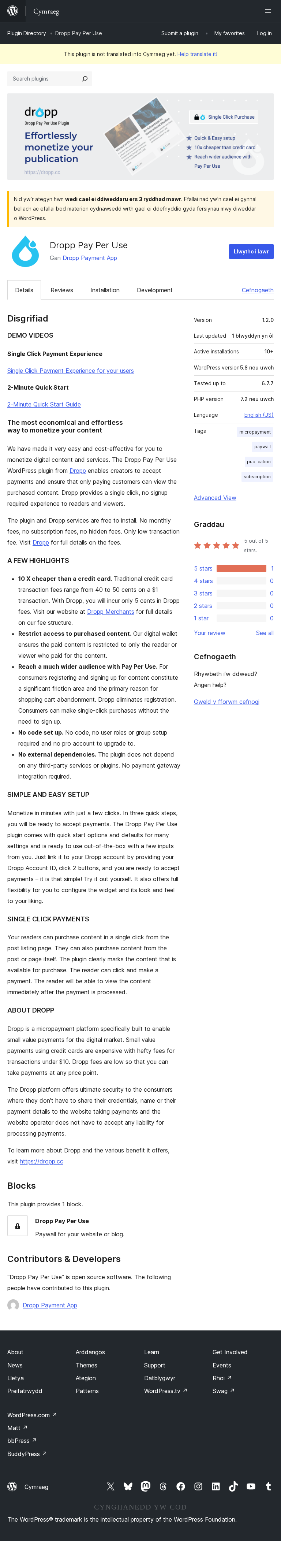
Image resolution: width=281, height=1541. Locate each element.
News (15, 1365)
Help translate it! (197, 54)
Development (155, 290)
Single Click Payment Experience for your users (70, 370)
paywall (262, 446)
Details (24, 290)
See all (265, 632)
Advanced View (215, 497)
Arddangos (90, 1352)
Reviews (61, 290)
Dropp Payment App (90, 257)
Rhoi (222, 1378)
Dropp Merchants (110, 611)
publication (259, 461)
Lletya (15, 1378)
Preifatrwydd (24, 1391)
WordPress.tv (166, 1391)
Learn (151, 1352)
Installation (105, 290)
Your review (209, 632)
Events (222, 1365)
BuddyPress (27, 1454)
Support (154, 1365)
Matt (17, 1428)
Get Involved (230, 1352)
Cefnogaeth (258, 290)
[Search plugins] (85, 78)
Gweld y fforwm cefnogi (226, 701)
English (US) (259, 415)
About (15, 1352)
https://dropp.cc (41, 1161)
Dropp (78, 470)
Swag (224, 1391)
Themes (86, 1365)
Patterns (87, 1391)
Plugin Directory (26, 33)
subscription (257, 476)
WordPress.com (32, 1415)
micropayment (255, 432)
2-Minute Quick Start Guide (44, 404)
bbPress (22, 1440)
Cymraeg (36, 1486)
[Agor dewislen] (269, 11)
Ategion (86, 1378)
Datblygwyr (159, 1378)
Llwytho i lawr (251, 251)
